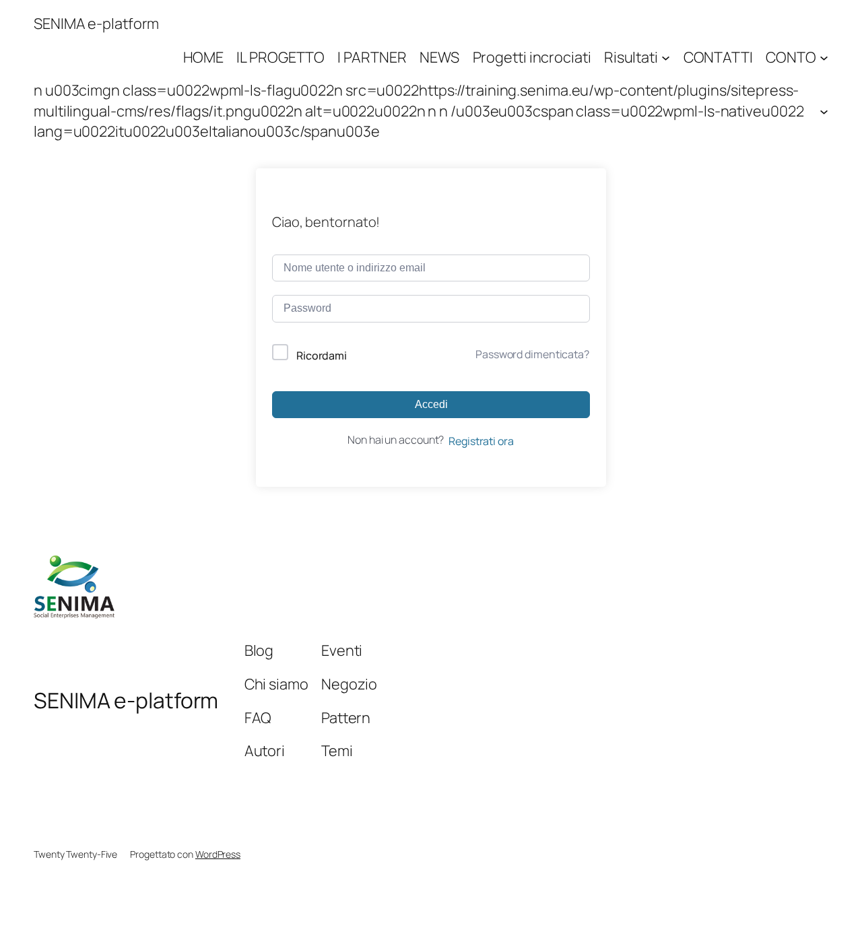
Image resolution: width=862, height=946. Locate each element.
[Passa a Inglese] (404, 911)
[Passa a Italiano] (431, 911)
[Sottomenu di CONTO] (824, 57)
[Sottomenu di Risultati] (665, 57)
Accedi (431, 404)
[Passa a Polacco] (458, 911)
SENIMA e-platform (96, 23)
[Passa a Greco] (417, 911)
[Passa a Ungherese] (444, 911)
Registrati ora (481, 441)
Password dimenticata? (532, 354)
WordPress (217, 854)
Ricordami (321, 355)
